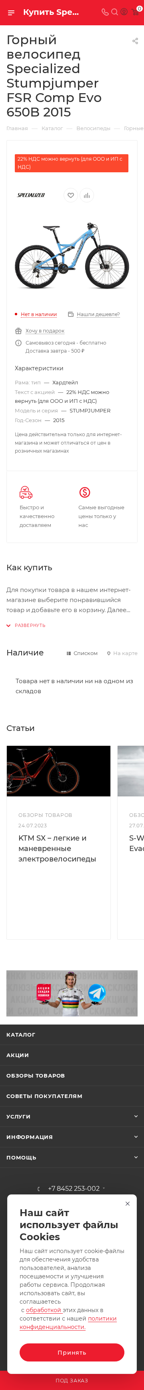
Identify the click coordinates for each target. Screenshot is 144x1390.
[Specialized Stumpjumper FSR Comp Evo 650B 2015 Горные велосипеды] (72, 256)
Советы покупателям (44, 1096)
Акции (17, 1055)
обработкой (44, 1310)
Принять (72, 1352)
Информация (29, 1137)
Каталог (21, 1034)
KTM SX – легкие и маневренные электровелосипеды (57, 848)
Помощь (21, 1157)
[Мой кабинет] (124, 12)
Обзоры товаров (35, 1075)
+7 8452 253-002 (74, 1189)
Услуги (18, 1116)
